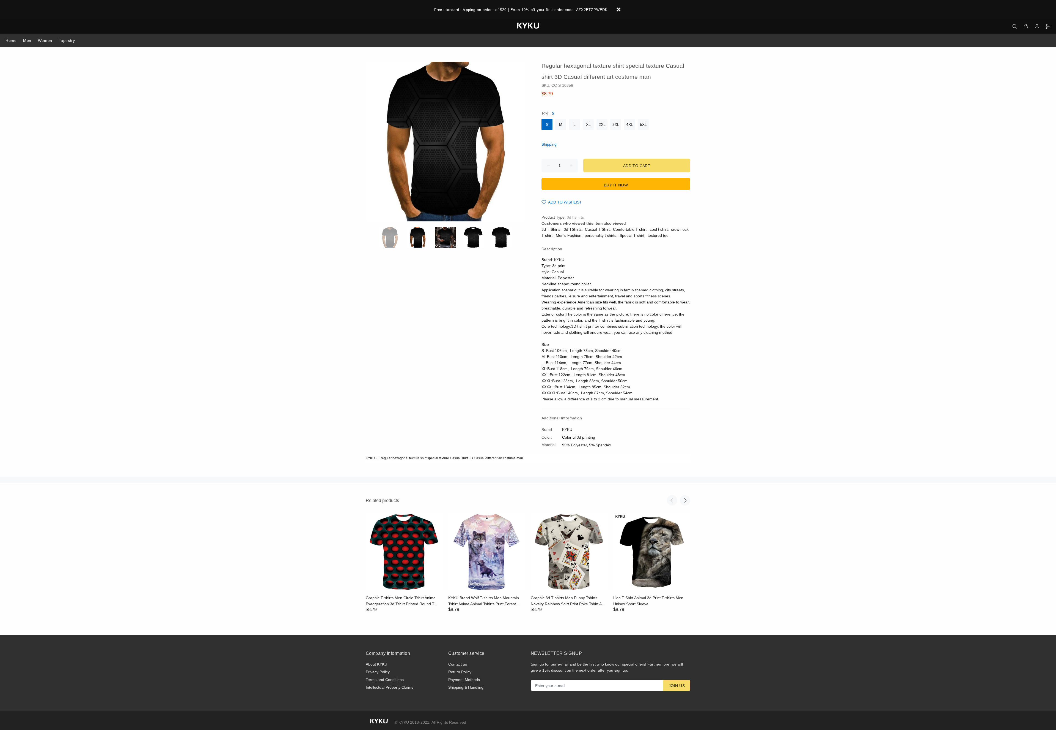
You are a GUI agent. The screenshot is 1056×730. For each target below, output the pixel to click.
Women (45, 40)
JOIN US (677, 685)
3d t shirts (575, 217)
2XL (602, 124)
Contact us (457, 664)
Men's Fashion (568, 235)
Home (11, 40)
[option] (393, 237)
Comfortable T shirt (630, 229)
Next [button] (685, 500)
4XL (629, 124)
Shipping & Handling (465, 687)
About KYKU (376, 664)
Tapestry (67, 40)
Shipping (549, 144)
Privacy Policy (378, 672)
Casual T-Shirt (597, 229)
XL (588, 124)
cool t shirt (659, 229)
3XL (615, 124)
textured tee (658, 235)
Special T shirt (632, 235)
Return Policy (459, 672)
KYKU (370, 458)
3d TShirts (573, 229)
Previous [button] (672, 500)
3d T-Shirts (550, 229)
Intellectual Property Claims (389, 687)
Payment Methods (464, 679)
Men (27, 40)
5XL (643, 124)
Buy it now (616, 185)
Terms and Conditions (385, 679)
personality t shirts (600, 235)
